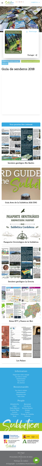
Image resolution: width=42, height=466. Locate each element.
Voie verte (21, 396)
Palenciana (15, 414)
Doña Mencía (14, 408)
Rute (14, 416)
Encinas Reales (27, 408)
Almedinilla (14, 404)
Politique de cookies (21, 461)
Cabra (15, 406)
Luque (27, 412)
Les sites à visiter (21, 377)
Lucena (14, 412)
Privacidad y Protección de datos (21, 457)
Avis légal (21, 453)
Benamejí (27, 404)
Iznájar (27, 410)
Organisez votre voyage (21, 375)
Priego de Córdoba (27, 414)
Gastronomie (21, 379)
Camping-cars (21, 394)
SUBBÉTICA (34, 2)
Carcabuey (27, 406)
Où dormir (21, 383)
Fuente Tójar (14, 410)
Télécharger (33, 31)
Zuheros (27, 416)
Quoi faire (21, 381)
